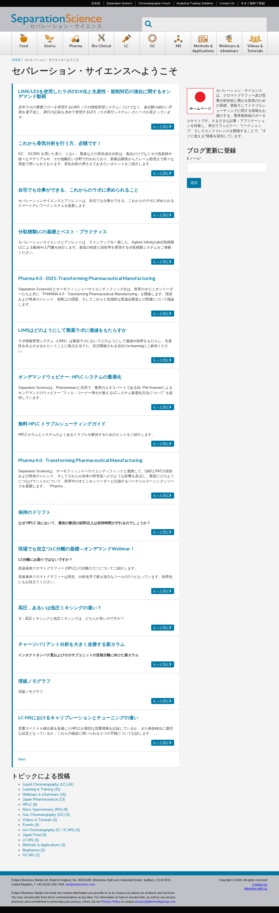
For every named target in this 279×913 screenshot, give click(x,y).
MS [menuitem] (178, 46)
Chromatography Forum (154, 3)
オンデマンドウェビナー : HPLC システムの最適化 (70, 377)
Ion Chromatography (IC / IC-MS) (51, 830)
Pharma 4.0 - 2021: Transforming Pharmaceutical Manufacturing (86, 278)
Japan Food (34, 835)
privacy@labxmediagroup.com (155, 901)
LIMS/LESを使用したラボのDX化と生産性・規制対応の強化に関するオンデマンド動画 (94, 93)
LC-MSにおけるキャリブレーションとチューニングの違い (78, 717)
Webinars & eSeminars (44, 794)
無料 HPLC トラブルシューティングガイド (62, 423)
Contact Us (227, 3)
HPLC (30, 804)
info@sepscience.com (80, 884)
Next (22, 759)
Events (31, 825)
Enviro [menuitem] (49, 46)
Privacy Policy (110, 901)
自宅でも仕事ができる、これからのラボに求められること (78, 190)
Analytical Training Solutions (195, 3)
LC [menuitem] (126, 46)
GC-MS (31, 855)
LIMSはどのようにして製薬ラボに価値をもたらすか (72, 330)
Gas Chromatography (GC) (46, 815)
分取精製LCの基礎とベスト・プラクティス (62, 231)
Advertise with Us (255, 888)
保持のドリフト (34, 512)
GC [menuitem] (152, 46)
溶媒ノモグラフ (34, 681)
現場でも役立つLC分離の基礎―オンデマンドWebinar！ (76, 548)
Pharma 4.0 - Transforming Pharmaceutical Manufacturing (80, 460)
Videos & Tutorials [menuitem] (255, 48)
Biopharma (34, 850)
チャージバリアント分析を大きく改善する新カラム (71, 644)
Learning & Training (41, 789)
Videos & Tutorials (40, 820)
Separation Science (119, 3)
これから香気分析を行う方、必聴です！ (60, 143)
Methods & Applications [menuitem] (203, 48)
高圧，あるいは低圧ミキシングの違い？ (60, 607)
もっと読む (161, 127)
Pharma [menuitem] (75, 46)
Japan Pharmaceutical (44, 799)
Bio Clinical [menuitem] (101, 46)
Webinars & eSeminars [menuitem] (229, 48)
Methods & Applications (44, 845)
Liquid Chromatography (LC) (48, 784)
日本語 (95, 3)
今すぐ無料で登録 (253, 3)
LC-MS (31, 840)
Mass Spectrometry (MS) (45, 809)
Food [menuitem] (24, 46)
